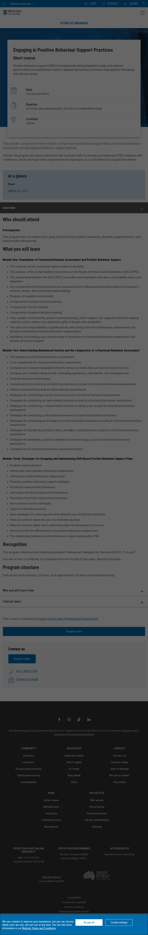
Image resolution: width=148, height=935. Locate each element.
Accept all (89, 922)
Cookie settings (119, 922)
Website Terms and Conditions (39, 928)
